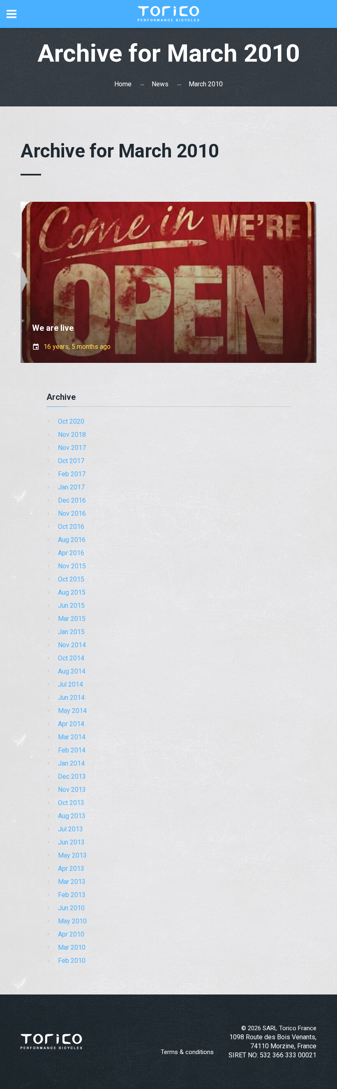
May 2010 (72, 921)
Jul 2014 (70, 684)
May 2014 (72, 711)
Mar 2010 (71, 947)
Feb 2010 (71, 960)
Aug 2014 (71, 671)
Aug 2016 (71, 540)
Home (123, 84)
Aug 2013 (71, 816)
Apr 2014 (71, 724)
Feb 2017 (71, 474)
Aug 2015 (71, 592)
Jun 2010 (71, 908)
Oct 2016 (71, 527)
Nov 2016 (72, 513)
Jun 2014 (71, 697)
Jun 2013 (71, 842)
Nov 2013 (72, 790)
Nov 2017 (72, 448)
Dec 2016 (72, 500)
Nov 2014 (72, 645)
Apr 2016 (71, 553)
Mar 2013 (71, 882)
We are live (53, 328)
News (160, 84)
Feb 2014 (71, 750)
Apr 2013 (71, 868)
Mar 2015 (71, 619)
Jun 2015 (71, 605)
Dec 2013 (72, 776)
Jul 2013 (70, 829)
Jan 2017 (71, 487)
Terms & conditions (187, 1052)
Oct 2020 (71, 421)
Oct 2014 (71, 658)
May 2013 (72, 855)
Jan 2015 (71, 632)
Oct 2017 (71, 461)
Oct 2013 (71, 803)
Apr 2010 (71, 934)
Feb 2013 (71, 895)
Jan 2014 (71, 763)
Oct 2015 (71, 579)
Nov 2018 (72, 434)
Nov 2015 (72, 566)
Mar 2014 (71, 737)
